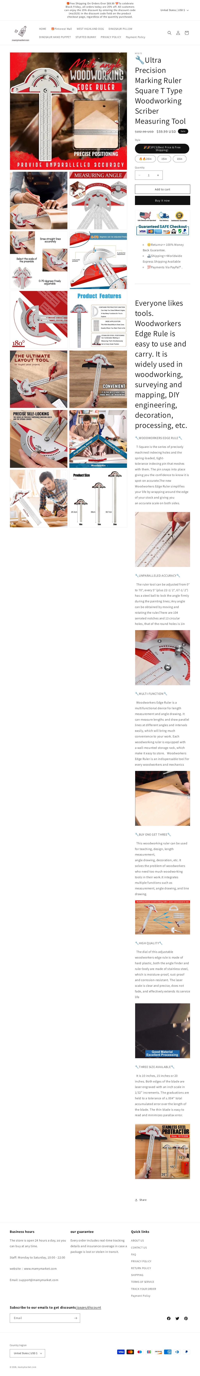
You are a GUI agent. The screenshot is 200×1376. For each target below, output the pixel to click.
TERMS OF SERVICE (142, 1282)
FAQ (133, 1254)
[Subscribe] (75, 1318)
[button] (169, 33)
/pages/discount (88, 1307)
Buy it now (162, 200)
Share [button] (143, 1200)
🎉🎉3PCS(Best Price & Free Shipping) (162, 148)
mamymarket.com (27, 1367)
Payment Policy (140, 1295)
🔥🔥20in (145, 159)
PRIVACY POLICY (141, 1261)
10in (179, 159)
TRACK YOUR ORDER (143, 1289)
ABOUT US (137, 1240)
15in (164, 159)
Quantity (140, 167)
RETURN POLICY (141, 1268)
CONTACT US (139, 1247)
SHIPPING (137, 1275)
